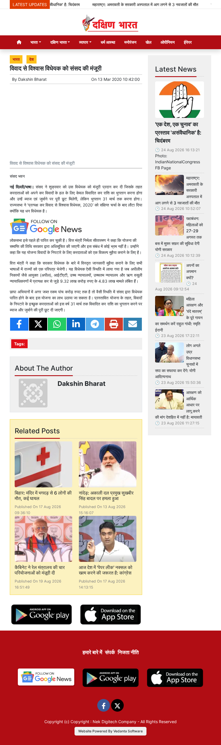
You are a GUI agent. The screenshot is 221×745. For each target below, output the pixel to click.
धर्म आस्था (108, 42)
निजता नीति (128, 652)
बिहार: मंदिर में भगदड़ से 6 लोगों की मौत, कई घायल (43, 495)
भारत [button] (34, 42)
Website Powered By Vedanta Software (110, 731)
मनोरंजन (130, 42)
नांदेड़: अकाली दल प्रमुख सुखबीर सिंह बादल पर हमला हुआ (106, 495)
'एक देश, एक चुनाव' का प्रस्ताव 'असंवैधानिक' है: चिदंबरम (178, 132)
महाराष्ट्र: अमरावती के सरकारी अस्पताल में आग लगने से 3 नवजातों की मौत (137, 4)
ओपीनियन (168, 42)
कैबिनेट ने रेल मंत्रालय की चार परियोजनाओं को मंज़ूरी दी (40, 570)
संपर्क (110, 652)
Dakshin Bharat (32, 79)
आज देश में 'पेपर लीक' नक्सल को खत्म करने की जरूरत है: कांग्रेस (105, 570)
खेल (148, 42)
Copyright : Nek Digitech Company (103, 721)
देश (31, 59)
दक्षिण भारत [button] (58, 42)
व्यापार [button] (83, 42)
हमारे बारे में (92, 652)
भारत (16, 59)
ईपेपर (188, 42)
